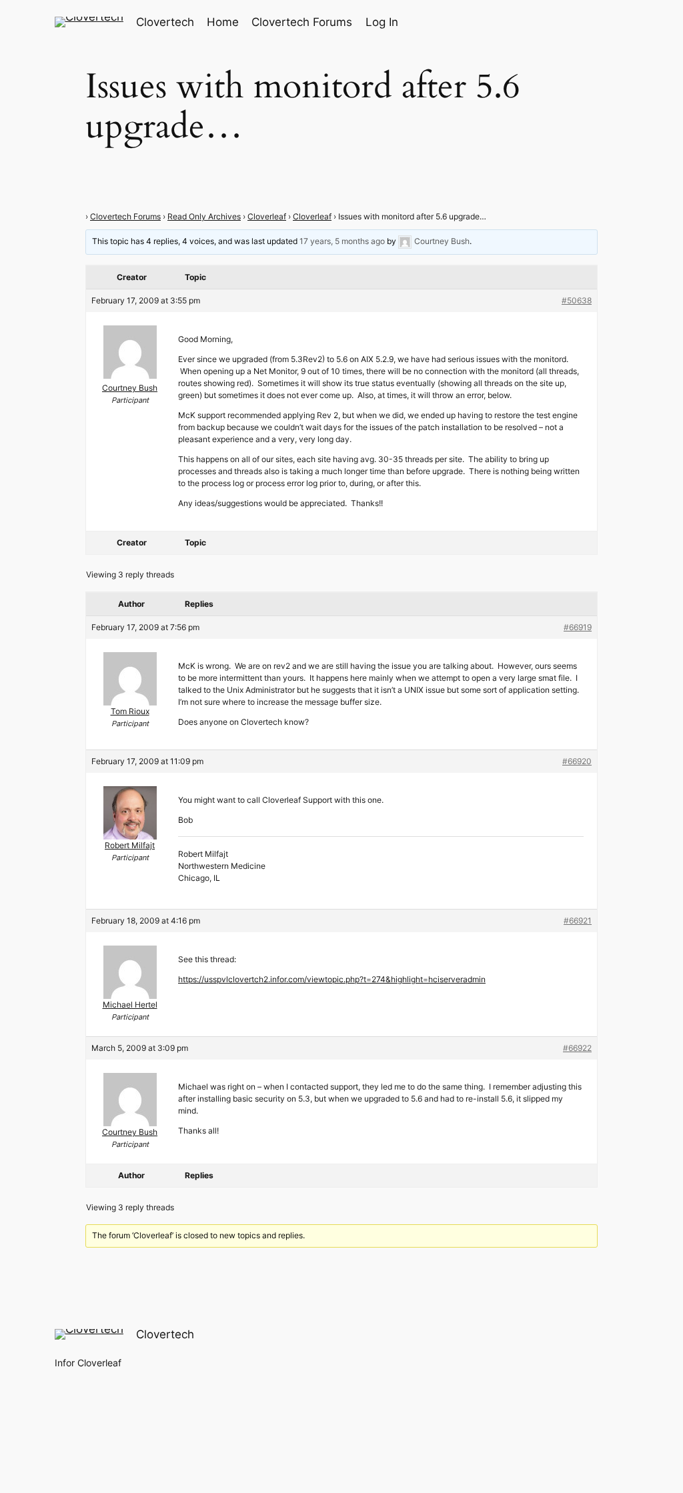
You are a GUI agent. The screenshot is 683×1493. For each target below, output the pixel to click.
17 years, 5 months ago (342, 242)
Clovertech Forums (125, 216)
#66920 (577, 761)
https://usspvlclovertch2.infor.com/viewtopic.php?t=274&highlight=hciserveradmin (332, 979)
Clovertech (165, 22)
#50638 (577, 300)
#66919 (578, 627)
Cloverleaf (266, 216)
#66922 (577, 1048)
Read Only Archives (204, 216)
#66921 (578, 921)
